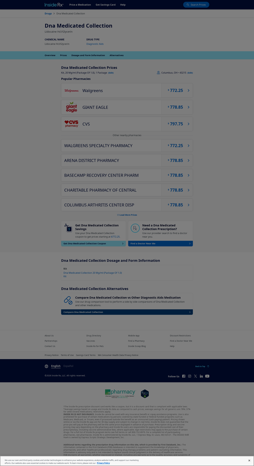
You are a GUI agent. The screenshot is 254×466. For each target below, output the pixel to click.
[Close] (249, 460)
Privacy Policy (103, 463)
